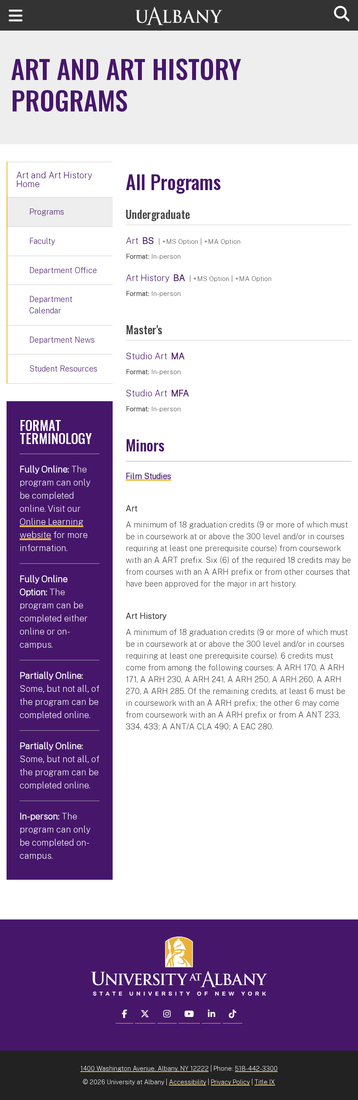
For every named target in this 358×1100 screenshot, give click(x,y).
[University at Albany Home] (179, 12)
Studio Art (146, 356)
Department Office (63, 270)
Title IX (265, 1082)
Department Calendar (50, 305)
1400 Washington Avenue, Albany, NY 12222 (144, 1068)
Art (132, 241)
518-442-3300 (256, 1068)
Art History (147, 278)
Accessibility (187, 1082)
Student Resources (63, 368)
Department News (62, 339)
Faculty (42, 241)
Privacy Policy (230, 1082)
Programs (46, 211)
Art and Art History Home (54, 179)
